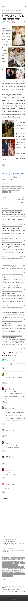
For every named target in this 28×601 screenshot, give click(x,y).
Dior (9, 559)
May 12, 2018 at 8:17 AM (9, 375)
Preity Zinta (12, 570)
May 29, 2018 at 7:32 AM (9, 470)
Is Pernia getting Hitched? (7, 323)
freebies (11, 188)
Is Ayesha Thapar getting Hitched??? (9, 337)
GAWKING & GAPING (12, 539)
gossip (18, 561)
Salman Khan (15, 572)
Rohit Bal (9, 572)
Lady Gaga (15, 565)
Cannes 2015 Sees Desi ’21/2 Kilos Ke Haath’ (11, 212)
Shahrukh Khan (5, 574)
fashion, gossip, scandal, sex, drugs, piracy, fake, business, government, (11, 13)
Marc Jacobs (18, 568)
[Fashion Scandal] (14, 2)
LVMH (23, 566)
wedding (10, 575)
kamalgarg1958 (8, 388)
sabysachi (10, 190)
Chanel (23, 557)
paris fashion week (5, 570)
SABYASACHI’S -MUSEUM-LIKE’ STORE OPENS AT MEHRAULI (12, 582)
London (17, 566)
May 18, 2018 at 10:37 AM (9, 457)
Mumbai (23, 568)
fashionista (11, 561)
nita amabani (4, 190)
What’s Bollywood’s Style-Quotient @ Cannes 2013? (12, 260)
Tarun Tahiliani (5, 575)
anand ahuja (16, 186)
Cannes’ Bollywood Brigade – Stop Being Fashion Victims (13, 244)
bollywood (18, 557)
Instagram (21, 188)
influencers (16, 188)
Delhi (3, 559)
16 (23, 224)
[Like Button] (3, 165)
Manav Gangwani (5, 568)
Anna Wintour (12, 557)
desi (6, 559)
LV (20, 566)
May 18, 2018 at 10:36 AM (9, 443)
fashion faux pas (5, 561)
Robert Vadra (4, 572)
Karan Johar (10, 563)
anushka (21, 186)
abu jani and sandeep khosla (7, 186)
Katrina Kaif (4, 565)
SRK (16, 574)
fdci (15, 561)
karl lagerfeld (16, 563)
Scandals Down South (11, 541)
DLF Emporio (16, 559)
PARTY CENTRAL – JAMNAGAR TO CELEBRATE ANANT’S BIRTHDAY (14, 591)
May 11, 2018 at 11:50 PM (9, 360)
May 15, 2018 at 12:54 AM (9, 430)
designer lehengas (5, 188)
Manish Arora (12, 568)
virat (10, 192)
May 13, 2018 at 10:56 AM (9, 389)
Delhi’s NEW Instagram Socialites (8, 293)
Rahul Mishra (18, 570)
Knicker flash (10, 565)
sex (19, 572)
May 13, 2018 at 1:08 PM (9, 408)
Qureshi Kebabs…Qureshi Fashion (8, 309)
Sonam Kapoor (16, 190)
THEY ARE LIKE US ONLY (6, 173)
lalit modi (12, 566)
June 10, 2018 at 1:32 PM (9, 484)
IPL (21, 561)
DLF (11, 559)
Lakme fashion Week (6, 566)
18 (23, 256)
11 (23, 333)
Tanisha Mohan (21, 574)
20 (23, 348)
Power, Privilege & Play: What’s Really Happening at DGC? (12, 589)
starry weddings (5, 192)
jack (3, 24)
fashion (21, 559)
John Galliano (4, 563)
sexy (22, 572)
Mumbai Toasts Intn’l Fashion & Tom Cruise (10, 228)
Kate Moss (22, 563)
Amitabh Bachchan (5, 557)
